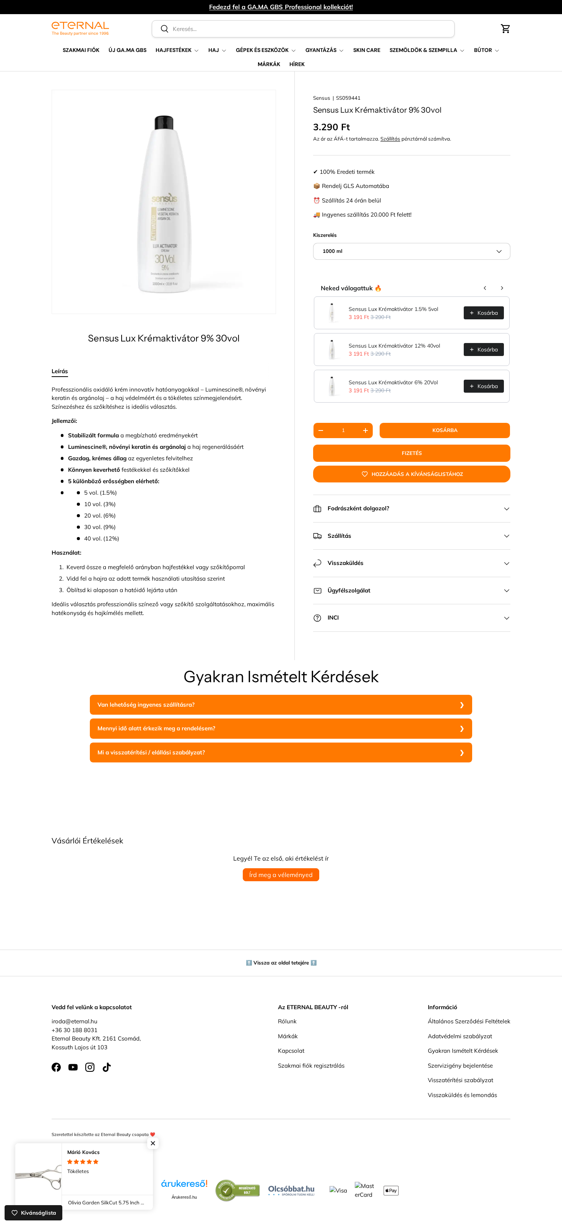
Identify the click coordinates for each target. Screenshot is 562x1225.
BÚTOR (483, 50)
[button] (505, 28)
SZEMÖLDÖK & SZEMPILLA (423, 50)
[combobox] (303, 28)
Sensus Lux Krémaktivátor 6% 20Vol (393, 382)
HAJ (213, 50)
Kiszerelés (325, 235)
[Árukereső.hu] (184, 1186)
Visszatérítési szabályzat (460, 1080)
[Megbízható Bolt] (238, 1183)
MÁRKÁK (269, 64)
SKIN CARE (366, 50)
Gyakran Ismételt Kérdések (463, 1051)
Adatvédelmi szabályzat (460, 1036)
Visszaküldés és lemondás (462, 1095)
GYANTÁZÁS (320, 50)
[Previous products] (485, 288)
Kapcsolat (291, 1051)
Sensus (321, 98)
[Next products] (502, 288)
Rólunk (287, 1021)
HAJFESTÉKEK (174, 50)
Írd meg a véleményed (281, 875)
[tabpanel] (164, 501)
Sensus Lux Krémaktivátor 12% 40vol (394, 345)
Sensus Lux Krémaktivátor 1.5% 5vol (393, 309)
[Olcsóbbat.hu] (291, 1189)
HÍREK (297, 64)
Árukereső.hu (184, 1197)
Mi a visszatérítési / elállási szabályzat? (151, 752)
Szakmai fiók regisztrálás (311, 1065)
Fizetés (412, 453)
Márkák (288, 1036)
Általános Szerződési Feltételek (469, 1021)
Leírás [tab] (60, 371)
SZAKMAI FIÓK (81, 50)
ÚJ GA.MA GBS (127, 50)
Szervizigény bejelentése (460, 1065)
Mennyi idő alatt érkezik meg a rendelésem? (156, 728)
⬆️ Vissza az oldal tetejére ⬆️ (281, 963)
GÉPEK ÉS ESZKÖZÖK (262, 50)
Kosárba (445, 430)
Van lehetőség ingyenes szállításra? (146, 704)
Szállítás (390, 139)
